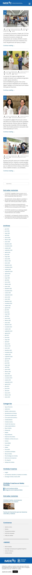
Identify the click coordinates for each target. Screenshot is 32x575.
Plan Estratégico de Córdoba (11, 456)
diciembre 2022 (8, 301)
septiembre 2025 (8, 250)
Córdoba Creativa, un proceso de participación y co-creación (12, 501)
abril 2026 (7, 235)
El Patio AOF (7, 430)
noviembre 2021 (8, 326)
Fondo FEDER (8, 443)
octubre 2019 (8, 380)
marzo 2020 (7, 369)
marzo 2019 (7, 392)
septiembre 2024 (8, 271)
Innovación (7, 449)
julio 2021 (7, 335)
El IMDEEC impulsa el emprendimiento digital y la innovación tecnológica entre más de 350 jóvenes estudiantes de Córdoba (16, 206)
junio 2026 (7, 231)
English (6, 472)
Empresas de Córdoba (10, 436)
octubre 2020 (8, 354)
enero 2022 (7, 322)
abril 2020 (7, 367)
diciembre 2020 (8, 350)
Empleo (6, 432)
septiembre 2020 (8, 356)
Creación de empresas (10, 424)
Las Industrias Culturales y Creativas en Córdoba (16, 474)
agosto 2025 (7, 252)
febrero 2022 (8, 320)
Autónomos (7, 409)
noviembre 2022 (8, 303)
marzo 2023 (7, 297)
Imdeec (13, 31)
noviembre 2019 (8, 378)
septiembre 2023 (8, 295)
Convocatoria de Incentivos (13, 29)
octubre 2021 (8, 329)
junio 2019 (7, 388)
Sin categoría (8, 460)
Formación (8, 74)
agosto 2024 (7, 273)
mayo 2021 (7, 339)
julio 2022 (7, 309)
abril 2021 (7, 341)
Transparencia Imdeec (10, 531)
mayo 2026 (7, 233)
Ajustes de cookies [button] (6, 571)
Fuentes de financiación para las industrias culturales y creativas (15, 512)
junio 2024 (7, 275)
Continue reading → (9, 45)
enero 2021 (7, 348)
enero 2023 (7, 299)
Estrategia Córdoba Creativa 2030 (12, 476)
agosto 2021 (7, 333)
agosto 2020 (7, 358)
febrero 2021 (8, 346)
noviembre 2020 (8, 352)
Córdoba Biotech (8, 419)
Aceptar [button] (15, 571)
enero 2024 (7, 286)
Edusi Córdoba (8, 428)
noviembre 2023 (8, 290)
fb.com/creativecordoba (11, 488)
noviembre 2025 (8, 246)
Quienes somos (8, 527)
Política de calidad (9, 535)
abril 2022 (7, 316)
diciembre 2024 (8, 265)
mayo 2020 (7, 365)
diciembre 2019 (8, 375)
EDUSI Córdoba (8, 546)
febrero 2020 (8, 371)
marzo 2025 (7, 258)
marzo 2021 (7, 344)
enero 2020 (7, 373)
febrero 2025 (8, 260)
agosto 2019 (7, 384)
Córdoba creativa (9, 421)
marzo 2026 (7, 237)
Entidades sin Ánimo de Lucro (18, 30)
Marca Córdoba (8, 453)
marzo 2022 (7, 318)
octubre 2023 (8, 292)
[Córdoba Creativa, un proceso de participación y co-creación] (9, 506)
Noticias (6, 529)
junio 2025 (7, 254)
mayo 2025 (7, 256)
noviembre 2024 (8, 267)
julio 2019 (7, 386)
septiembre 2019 (8, 382)
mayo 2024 (7, 278)
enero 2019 (7, 397)
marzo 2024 (7, 282)
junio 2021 (7, 337)
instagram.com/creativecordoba (13, 490)
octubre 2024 (8, 269)
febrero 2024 (8, 284)
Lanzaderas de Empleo (10, 451)
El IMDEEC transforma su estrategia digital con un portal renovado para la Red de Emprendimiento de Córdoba (16, 211)
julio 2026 (7, 229)
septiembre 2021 (8, 331)
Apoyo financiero (9, 407)
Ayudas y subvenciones (11, 71)
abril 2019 (7, 390)
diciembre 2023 (8, 288)
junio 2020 (7, 363)
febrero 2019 (8, 395)
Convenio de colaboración (11, 415)
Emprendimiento (8, 434)
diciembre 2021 (8, 324)
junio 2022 (7, 312)
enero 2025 (7, 263)
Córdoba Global (8, 553)
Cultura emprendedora (10, 426)
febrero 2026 (8, 239)
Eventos (6, 441)
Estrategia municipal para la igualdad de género (15, 548)
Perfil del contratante (9, 533)
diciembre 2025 (8, 243)
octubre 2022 (8, 305)
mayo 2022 (7, 314)
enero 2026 (7, 241)
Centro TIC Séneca (9, 551)
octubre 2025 (8, 248)
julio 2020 (7, 361)
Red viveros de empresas (10, 458)
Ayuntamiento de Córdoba (11, 413)
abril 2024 (7, 280)
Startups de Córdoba (9, 462)
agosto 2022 (7, 307)
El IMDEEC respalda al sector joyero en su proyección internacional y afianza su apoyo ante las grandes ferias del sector (16, 195)
